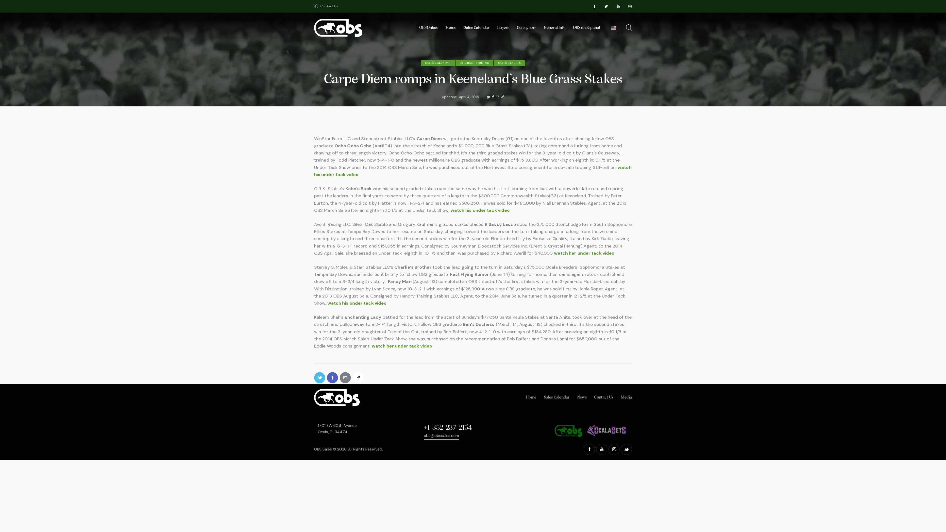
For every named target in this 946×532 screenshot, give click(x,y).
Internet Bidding (474, 63)
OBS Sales (323, 449)
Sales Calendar (438, 63)
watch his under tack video (480, 210)
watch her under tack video (584, 253)
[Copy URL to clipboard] (502, 97)
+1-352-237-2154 (448, 428)
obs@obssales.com (441, 435)
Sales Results (509, 63)
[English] (614, 29)
